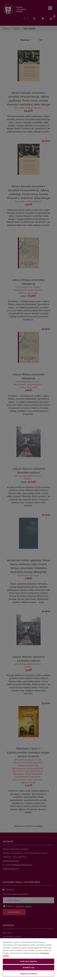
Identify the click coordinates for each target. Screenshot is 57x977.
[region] (28, 957)
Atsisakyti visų (29, 967)
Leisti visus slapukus (28, 961)
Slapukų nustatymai (28, 974)
